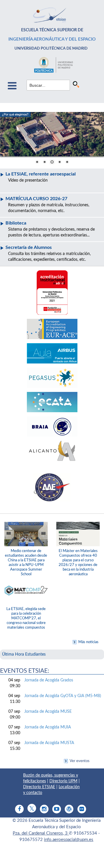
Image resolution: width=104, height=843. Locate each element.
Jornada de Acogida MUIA (47, 727)
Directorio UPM (63, 781)
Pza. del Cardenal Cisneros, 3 (41, 833)
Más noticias (88, 642)
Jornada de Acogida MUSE (48, 712)
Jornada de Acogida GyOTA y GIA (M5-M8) (62, 696)
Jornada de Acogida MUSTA (49, 743)
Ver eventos (80, 761)
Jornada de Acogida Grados (48, 680)
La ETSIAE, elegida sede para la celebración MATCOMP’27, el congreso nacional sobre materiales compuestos (26, 618)
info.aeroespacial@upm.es (68, 839)
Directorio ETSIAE (39, 787)
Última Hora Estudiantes (24, 654)
